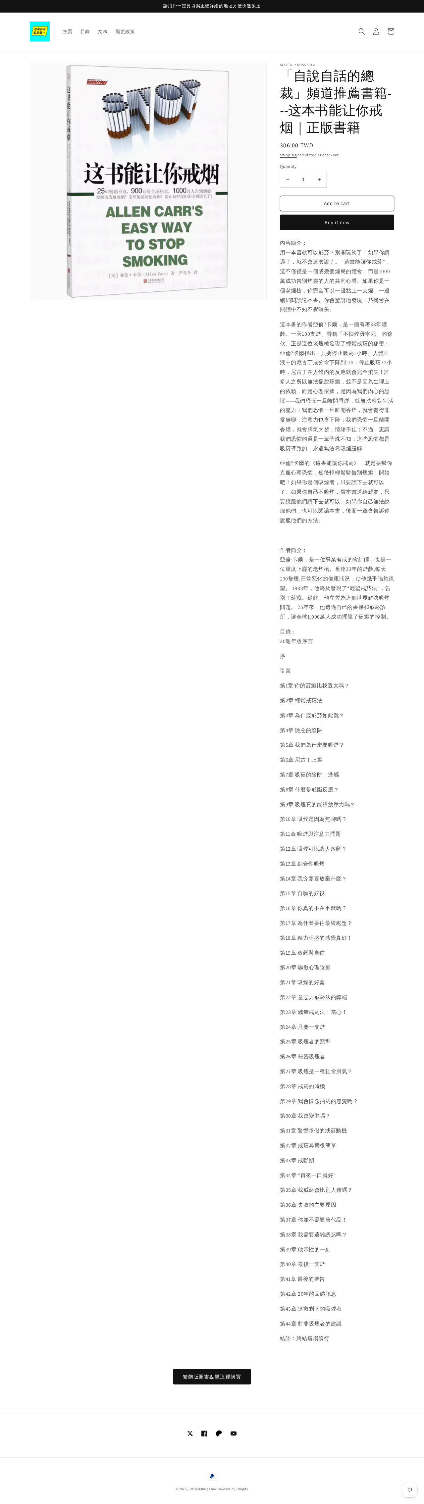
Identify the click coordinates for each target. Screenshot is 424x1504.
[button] (361, 31)
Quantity (288, 166)
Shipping (288, 154)
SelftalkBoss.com (202, 1489)
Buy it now (337, 222)
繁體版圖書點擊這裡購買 (212, 1377)
